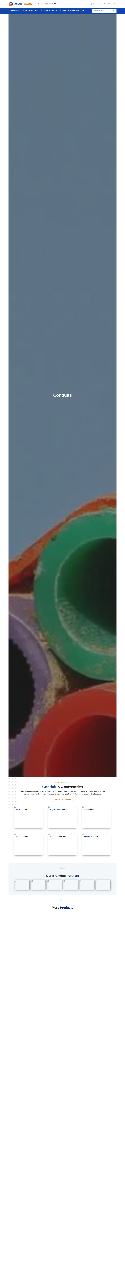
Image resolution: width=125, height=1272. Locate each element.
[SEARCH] (114, 11)
